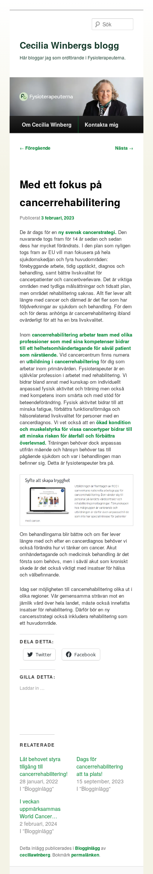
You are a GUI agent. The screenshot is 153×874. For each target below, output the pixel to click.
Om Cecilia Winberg (47, 124)
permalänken (85, 854)
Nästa (124, 147)
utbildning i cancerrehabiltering (63, 361)
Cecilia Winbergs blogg (69, 45)
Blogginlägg (87, 848)
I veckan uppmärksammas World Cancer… (40, 808)
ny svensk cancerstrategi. (87, 231)
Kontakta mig (101, 124)
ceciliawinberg (35, 854)
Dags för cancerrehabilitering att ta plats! (99, 766)
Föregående (35, 147)
